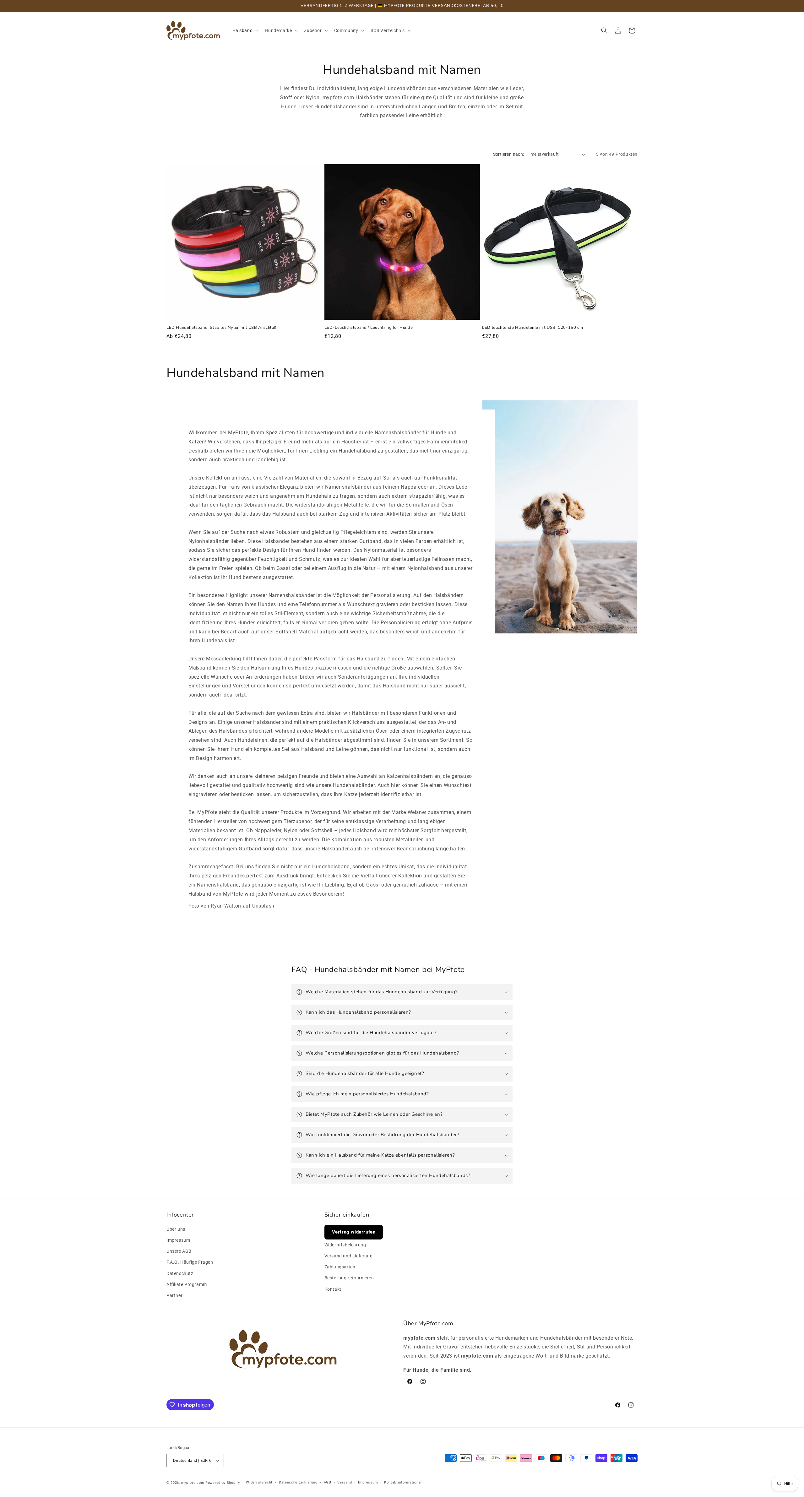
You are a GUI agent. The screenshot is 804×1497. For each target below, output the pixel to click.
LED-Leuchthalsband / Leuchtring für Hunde (368, 327)
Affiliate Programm (186, 1284)
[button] (245, 30)
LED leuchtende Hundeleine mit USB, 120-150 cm (532, 327)
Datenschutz (179, 1273)
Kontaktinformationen (403, 1482)
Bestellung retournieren (349, 1277)
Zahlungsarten (340, 1266)
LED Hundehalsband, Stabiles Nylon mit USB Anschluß (221, 327)
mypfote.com (192, 1483)
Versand (344, 1482)
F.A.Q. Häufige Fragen (189, 1262)
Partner (174, 1295)
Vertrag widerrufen (354, 1232)
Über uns (175, 1229)
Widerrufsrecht (259, 1482)
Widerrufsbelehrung (345, 1244)
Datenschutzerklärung (298, 1482)
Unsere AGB (179, 1251)
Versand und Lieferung (348, 1255)
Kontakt (332, 1289)
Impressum (178, 1240)
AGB (327, 1482)
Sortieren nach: (508, 154)
